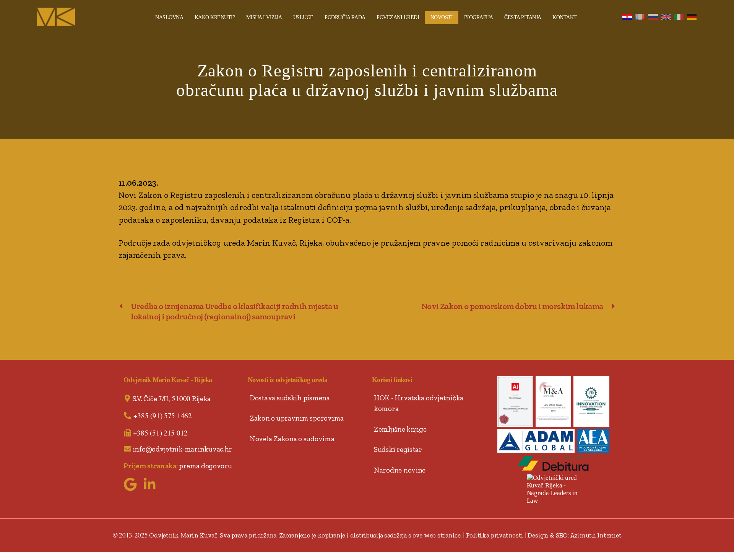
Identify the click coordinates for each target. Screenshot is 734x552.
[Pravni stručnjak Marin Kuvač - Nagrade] (554, 401)
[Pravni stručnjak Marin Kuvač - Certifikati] (515, 401)
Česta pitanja (522, 17)
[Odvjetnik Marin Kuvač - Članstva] (593, 441)
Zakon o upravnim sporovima (297, 418)
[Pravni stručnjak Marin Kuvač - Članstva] (536, 440)
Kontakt (564, 17)
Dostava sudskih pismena (290, 397)
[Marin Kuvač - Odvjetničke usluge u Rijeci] (86, 17)
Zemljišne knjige (400, 429)
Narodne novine (399, 470)
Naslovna (169, 17)
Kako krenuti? (215, 17)
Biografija (478, 17)
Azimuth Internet (596, 535)
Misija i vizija (264, 17)
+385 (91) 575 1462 (162, 415)
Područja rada (345, 17)
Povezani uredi (398, 17)
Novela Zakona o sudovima (292, 438)
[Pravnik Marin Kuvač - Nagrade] (591, 401)
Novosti (441, 17)
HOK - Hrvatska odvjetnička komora (418, 403)
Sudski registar (398, 449)
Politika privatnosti (495, 535)
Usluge (303, 17)
